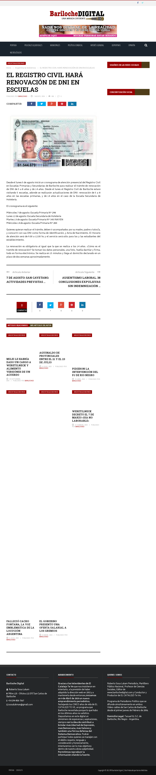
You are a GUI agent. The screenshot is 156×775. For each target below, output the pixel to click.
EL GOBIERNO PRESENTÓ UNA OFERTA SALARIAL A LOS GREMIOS (52, 626)
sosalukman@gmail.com (21, 705)
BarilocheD (22, 96)
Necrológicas (16, 52)
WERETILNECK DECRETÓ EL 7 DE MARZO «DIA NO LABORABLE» (83, 416)
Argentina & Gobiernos (16, 63)
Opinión (131, 45)
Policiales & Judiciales (33, 45)
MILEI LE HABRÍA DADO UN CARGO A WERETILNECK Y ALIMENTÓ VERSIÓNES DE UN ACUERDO (18, 366)
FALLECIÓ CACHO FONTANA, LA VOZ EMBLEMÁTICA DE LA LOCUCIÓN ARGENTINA (20, 627)
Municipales (55, 45)
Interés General (97, 45)
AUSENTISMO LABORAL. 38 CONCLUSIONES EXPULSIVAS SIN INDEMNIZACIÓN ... (79, 282)
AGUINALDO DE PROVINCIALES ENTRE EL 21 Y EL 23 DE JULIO (52, 357)
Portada (13, 45)
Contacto (19, 770)
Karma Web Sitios (141, 770)
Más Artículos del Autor (40, 325)
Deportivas (116, 45)
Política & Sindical (75, 45)
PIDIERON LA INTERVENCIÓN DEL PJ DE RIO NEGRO (85, 372)
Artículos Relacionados (18, 325)
